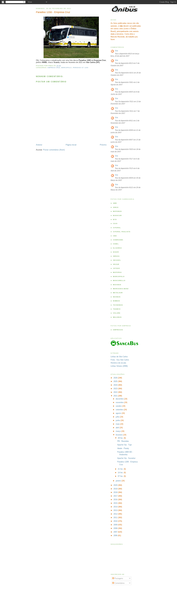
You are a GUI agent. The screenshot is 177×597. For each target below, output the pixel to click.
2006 (116, 535)
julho (118, 417)
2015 (116, 503)
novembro (120, 402)
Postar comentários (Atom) (54, 150)
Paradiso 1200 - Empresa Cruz (53, 12)
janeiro (119, 481)
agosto (119, 413)
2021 (116, 396)
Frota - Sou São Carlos (120, 360)
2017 (116, 496)
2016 (116, 499)
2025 (116, 381)
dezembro (120, 399)
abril (118, 428)
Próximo (103, 145)
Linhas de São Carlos (119, 357)
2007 (116, 532)
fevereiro (119, 435)
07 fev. (121, 476)
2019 (116, 489)
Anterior (39, 145)
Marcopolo (66, 67)
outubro (119, 406)
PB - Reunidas (123, 441)
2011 (116, 517)
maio (118, 424)
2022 (116, 392)
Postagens (118, 578)
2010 (116, 521)
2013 (116, 510)
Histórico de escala (118, 363)
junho (118, 420)
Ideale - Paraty (123, 448)
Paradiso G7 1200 (80, 67)
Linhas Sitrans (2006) (119, 366)
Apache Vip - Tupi (124, 445)
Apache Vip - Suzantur (126, 458)
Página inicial (71, 145)
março (118, 431)
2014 (116, 507)
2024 (116, 385)
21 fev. (121, 469)
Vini (116, 51)
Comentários (119, 583)
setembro (120, 410)
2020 (116, 485)
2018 (116, 492)
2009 (116, 525)
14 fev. (121, 473)
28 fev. (121, 438)
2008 (116, 528)
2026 (116, 378)
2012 (116, 514)
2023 (116, 389)
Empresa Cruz (54, 67)
